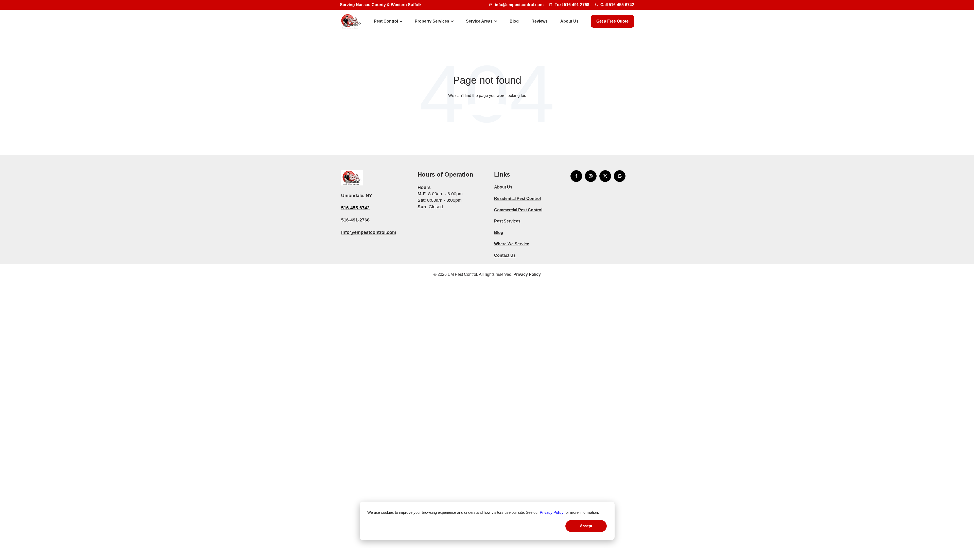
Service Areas (479, 21)
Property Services (432, 21)
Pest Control (386, 21)
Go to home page (487, 109)
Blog (514, 21)
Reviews (539, 21)
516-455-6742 (355, 207)
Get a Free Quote (612, 21)
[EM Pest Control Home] (351, 21)
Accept (586, 526)
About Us (569, 21)
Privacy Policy (552, 512)
